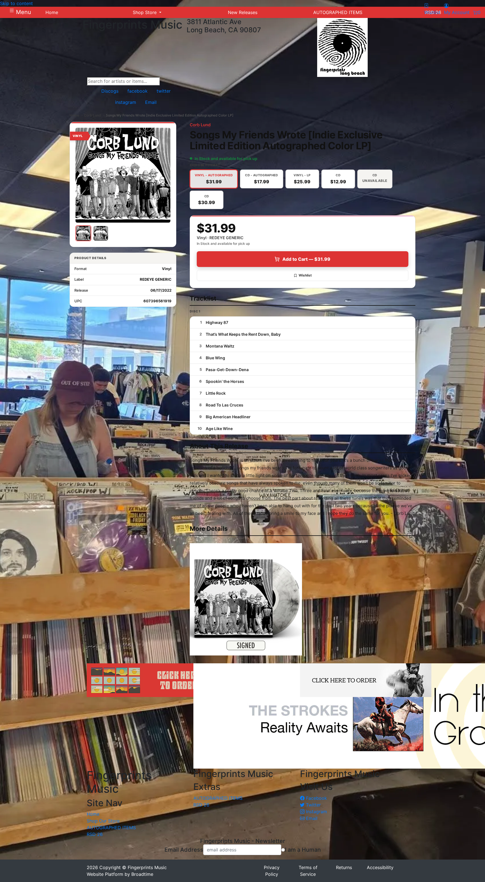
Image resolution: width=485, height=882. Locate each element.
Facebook (316, 798)
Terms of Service (308, 871)
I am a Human (303, 849)
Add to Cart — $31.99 (306, 259)
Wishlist (305, 275)
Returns (344, 867)
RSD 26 (95, 834)
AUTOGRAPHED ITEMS (111, 827)
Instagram (316, 811)
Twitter (313, 805)
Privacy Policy (272, 871)
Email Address (183, 849)
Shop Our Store (103, 821)
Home (74, 115)
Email (311, 818)
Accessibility (380, 867)
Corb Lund (92, 115)
